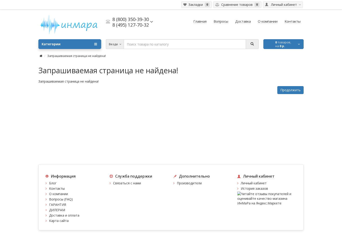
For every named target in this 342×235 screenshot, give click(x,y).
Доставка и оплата (64, 215)
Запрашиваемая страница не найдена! (76, 56)
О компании (58, 194)
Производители (189, 183)
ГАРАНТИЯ (57, 204)
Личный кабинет (254, 183)
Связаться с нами (127, 183)
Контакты (57, 188)
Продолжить (290, 90)
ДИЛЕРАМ (57, 210)
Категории (51, 44)
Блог (53, 183)
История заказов (254, 188)
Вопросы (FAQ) (61, 199)
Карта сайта (59, 220)
